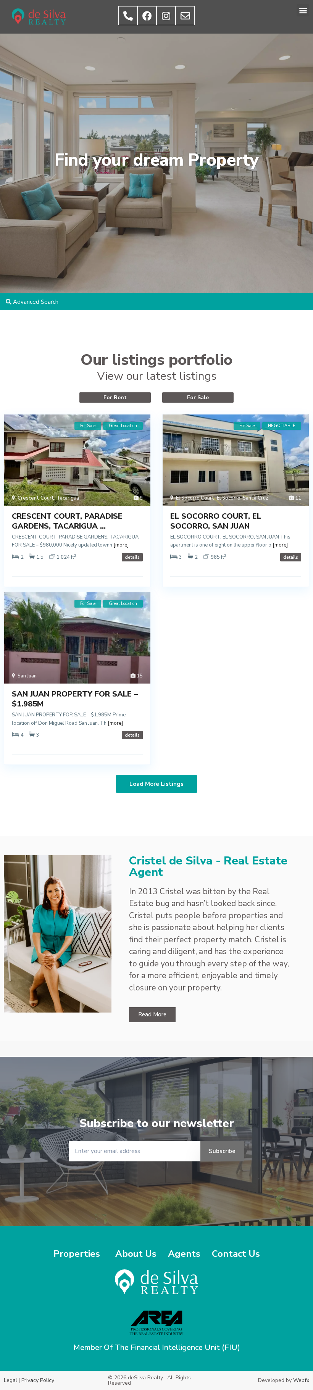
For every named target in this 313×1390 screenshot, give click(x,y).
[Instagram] (166, 15)
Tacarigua (67, 498)
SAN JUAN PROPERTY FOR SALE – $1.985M (75, 699)
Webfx (301, 1380)
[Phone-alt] (127, 15)
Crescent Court (36, 498)
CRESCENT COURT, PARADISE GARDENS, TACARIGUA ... (67, 521)
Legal (10, 1380)
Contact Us (236, 1254)
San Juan (27, 675)
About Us (135, 1254)
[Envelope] (185, 15)
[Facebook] (146, 15)
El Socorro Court (195, 498)
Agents (184, 1254)
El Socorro (228, 498)
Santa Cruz (255, 498)
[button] (303, 10)
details (132, 557)
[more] (121, 545)
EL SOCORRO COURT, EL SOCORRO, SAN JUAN (215, 521)
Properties (76, 1254)
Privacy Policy (37, 1380)
